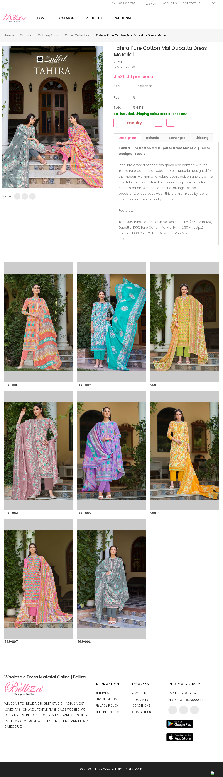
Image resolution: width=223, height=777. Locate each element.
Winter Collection (77, 35)
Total (118, 107)
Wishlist (151, 4)
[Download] (170, 123)
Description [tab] (127, 138)
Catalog (26, 35)
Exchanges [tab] (177, 138)
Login (214, 3)
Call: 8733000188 (124, 3)
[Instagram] (194, 710)
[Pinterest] (32, 196)
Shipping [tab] (202, 138)
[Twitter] (25, 196)
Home (41, 18)
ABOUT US (94, 18)
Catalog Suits (48, 35)
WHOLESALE (124, 18)
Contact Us (191, 3)
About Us (170, 3)
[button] (220, 18)
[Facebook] (17, 196)
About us (139, 693)
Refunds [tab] (152, 138)
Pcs (116, 97)
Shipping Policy (107, 712)
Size (117, 86)
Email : (184, 693)
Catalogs (67, 18)
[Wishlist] (158, 123)
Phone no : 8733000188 (186, 700)
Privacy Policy (106, 705)
